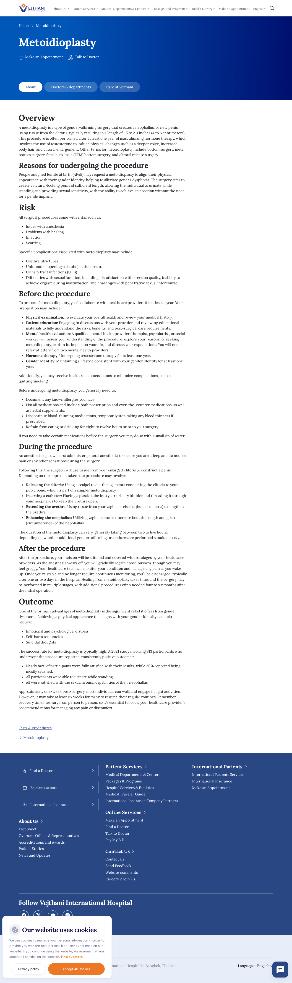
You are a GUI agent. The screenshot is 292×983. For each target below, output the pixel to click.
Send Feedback (118, 865)
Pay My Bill (114, 839)
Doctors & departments (71, 87)
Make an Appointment (234, 9)
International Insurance (212, 781)
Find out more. (72, 957)
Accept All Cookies (76, 969)
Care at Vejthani (119, 87)
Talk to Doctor (86, 57)
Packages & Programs (123, 781)
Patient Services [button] (84, 9)
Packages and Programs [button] (168, 9)
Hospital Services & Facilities (129, 787)
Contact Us (114, 859)
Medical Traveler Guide (125, 794)
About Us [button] (59, 9)
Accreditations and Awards (42, 842)
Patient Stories (31, 848)
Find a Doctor (117, 826)
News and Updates (34, 855)
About (31, 87)
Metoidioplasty (35, 737)
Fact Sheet (27, 829)
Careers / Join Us (120, 879)
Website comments (121, 872)
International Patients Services (218, 774)
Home (24, 25)
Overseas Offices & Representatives (49, 835)
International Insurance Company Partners (141, 800)
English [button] (258, 9)
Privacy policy (28, 969)
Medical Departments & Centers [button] (123, 9)
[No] (107, 917)
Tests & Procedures (35, 728)
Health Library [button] (202, 9)
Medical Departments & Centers (132, 774)
